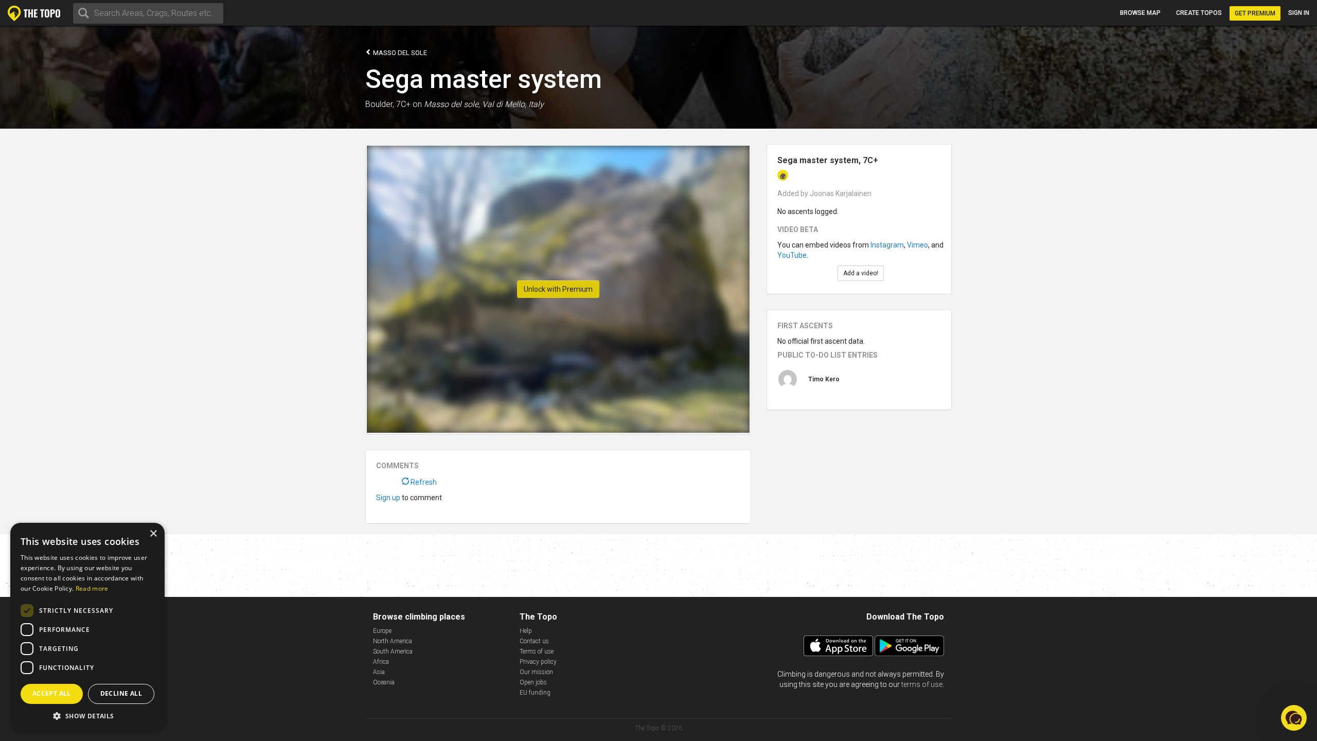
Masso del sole (399, 53)
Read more (92, 588)
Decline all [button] (121, 693)
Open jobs (533, 682)
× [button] (153, 534)
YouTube (792, 255)
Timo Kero (824, 379)
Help (526, 630)
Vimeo (917, 245)
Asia (379, 672)
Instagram (887, 245)
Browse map (1140, 12)
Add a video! (860, 273)
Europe (382, 630)
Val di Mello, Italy (513, 104)
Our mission (536, 672)
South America (393, 651)
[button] (87, 715)
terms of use (921, 684)
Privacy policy (538, 661)
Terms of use (537, 651)
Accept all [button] (51, 693)
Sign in (1298, 12)
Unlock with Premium (558, 289)
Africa (381, 661)
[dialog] (87, 627)
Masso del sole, (452, 104)
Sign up (388, 497)
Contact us (534, 641)
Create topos (1199, 12)
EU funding (535, 692)
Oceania (384, 682)
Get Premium (1255, 13)
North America (392, 641)
